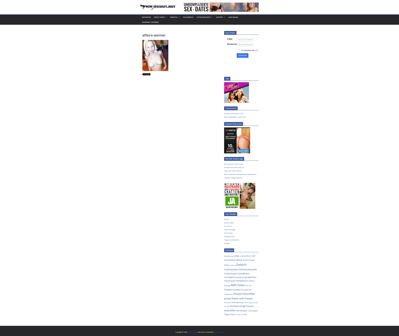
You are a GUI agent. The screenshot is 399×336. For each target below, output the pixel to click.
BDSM (226, 219)
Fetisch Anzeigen (229, 230)
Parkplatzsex (228, 294)
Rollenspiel (227, 302)
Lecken (251, 281)
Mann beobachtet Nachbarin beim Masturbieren (240, 174)
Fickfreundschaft (247, 269)
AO (240, 256)
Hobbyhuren (242, 280)
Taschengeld (252, 311)
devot (239, 259)
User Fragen (233, 17)
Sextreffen (146, 17)
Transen (238, 315)
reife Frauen (246, 298)
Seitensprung (237, 302)
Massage (227, 285)
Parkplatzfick (246, 290)
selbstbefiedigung (248, 302)
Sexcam (255, 302)
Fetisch (241, 265)
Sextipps (219, 17)
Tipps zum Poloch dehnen (233, 171)
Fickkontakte (230, 273)
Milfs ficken (238, 285)
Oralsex (228, 289)
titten (232, 314)
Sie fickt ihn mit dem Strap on (234, 167)
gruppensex (250, 277)
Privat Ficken (159, 17)
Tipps (226, 314)
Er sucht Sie (228, 226)
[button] (166, 17)
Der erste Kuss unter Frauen (233, 164)
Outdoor (236, 289)
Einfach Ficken (229, 223)
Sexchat (227, 306)
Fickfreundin (231, 269)
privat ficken (231, 298)
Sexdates (173, 17)
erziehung (233, 265)
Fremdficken (243, 273)
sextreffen (230, 310)
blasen (232, 259)
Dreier (226, 265)
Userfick (244, 314)
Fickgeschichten (229, 236)
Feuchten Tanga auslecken (233, 178)
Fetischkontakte (204, 17)
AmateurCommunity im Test (233, 114)
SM (237, 310)
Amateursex (229, 256)
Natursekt (248, 286)
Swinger (243, 310)
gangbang (240, 277)
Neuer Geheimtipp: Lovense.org (234, 117)
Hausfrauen (230, 280)
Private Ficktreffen (244, 294)
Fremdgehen (230, 277)
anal (236, 255)
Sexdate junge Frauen (242, 306)
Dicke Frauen (249, 260)
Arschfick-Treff (248, 256)
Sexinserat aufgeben (150, 22)
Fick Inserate (188, 17)
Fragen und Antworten (231, 240)
